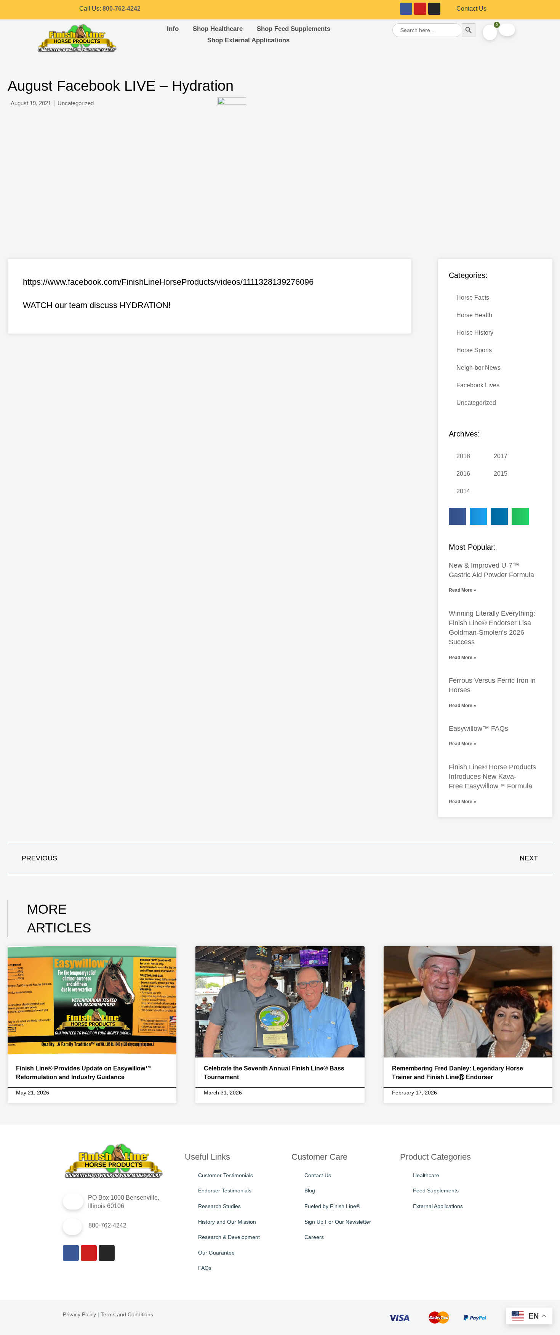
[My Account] (507, 30)
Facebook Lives (477, 385)
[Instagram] (434, 9)
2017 (500, 456)
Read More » (462, 590)
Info (173, 28)
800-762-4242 (121, 8)
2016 (463, 473)
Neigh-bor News (478, 367)
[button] (457, 516)
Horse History (474, 332)
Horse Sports (474, 350)
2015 (500, 473)
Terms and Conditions (127, 1314)
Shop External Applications (248, 40)
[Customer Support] (72, 1226)
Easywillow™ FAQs (478, 728)
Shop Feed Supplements (293, 28)
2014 (463, 491)
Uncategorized (476, 403)
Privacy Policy (79, 1314)
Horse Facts (472, 297)
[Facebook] (406, 9)
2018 (463, 456)
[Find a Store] (73, 1202)
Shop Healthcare (218, 28)
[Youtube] (420, 9)
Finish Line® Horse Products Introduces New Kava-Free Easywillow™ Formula (492, 776)
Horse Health (474, 315)
